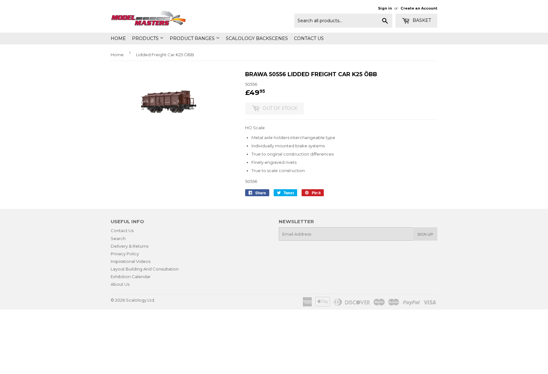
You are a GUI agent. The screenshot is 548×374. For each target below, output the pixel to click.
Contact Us (309, 38)
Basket (421, 20)
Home (118, 38)
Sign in (385, 8)
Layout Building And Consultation (145, 268)
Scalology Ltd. (140, 300)
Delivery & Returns (129, 246)
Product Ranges (193, 38)
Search (118, 238)
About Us (120, 284)
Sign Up (425, 234)
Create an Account (419, 8)
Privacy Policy (125, 253)
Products (146, 38)
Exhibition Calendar (131, 276)
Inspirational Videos (130, 261)
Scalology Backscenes (257, 38)
